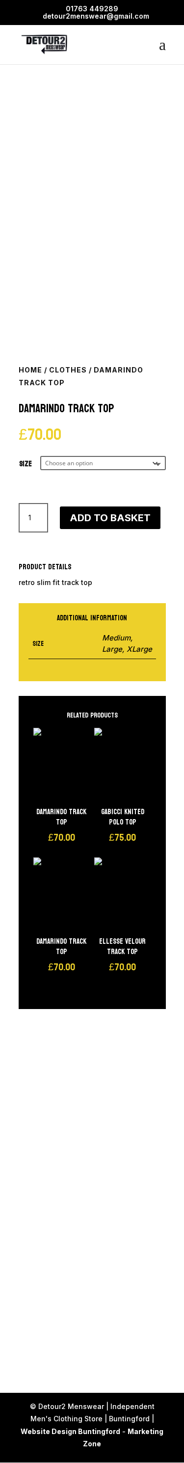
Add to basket (110, 518)
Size (25, 464)
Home (30, 370)
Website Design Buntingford (70, 1431)
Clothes (68, 370)
